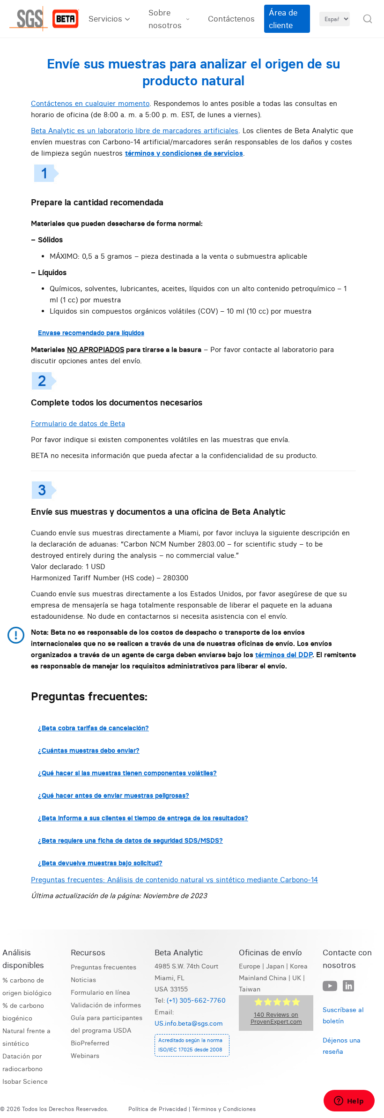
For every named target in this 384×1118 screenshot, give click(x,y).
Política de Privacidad (157, 1108)
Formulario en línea (100, 993)
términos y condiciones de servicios (184, 153)
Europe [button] (249, 966)
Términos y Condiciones (224, 1108)
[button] (368, 19)
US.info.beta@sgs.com (189, 1024)
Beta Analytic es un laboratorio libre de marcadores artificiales (134, 130)
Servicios (105, 18)
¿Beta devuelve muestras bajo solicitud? (100, 863)
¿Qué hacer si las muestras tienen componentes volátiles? (127, 773)
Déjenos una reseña (342, 1046)
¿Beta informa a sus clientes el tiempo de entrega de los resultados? (143, 818)
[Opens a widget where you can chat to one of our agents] (349, 1101)
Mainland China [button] (263, 978)
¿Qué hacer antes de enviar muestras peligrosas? (113, 795)
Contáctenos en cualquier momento (90, 103)
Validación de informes (106, 1005)
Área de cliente (283, 19)
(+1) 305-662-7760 (196, 1001)
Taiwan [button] (249, 989)
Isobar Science (25, 1082)
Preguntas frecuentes (103, 967)
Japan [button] (275, 966)
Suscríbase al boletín (343, 1015)
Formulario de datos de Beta (78, 423)
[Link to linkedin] (348, 986)
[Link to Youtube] (330, 986)
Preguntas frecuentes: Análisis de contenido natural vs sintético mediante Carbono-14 (174, 879)
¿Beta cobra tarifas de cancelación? (93, 728)
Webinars (85, 1056)
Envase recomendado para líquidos (91, 333)
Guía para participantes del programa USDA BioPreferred (106, 1030)
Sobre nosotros (165, 19)
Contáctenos (231, 18)
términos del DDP (283, 654)
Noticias (83, 980)
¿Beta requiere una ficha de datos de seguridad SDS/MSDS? (130, 840)
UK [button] (296, 978)
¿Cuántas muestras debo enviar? (89, 750)
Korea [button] (299, 966)
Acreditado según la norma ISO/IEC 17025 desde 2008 (190, 1045)
